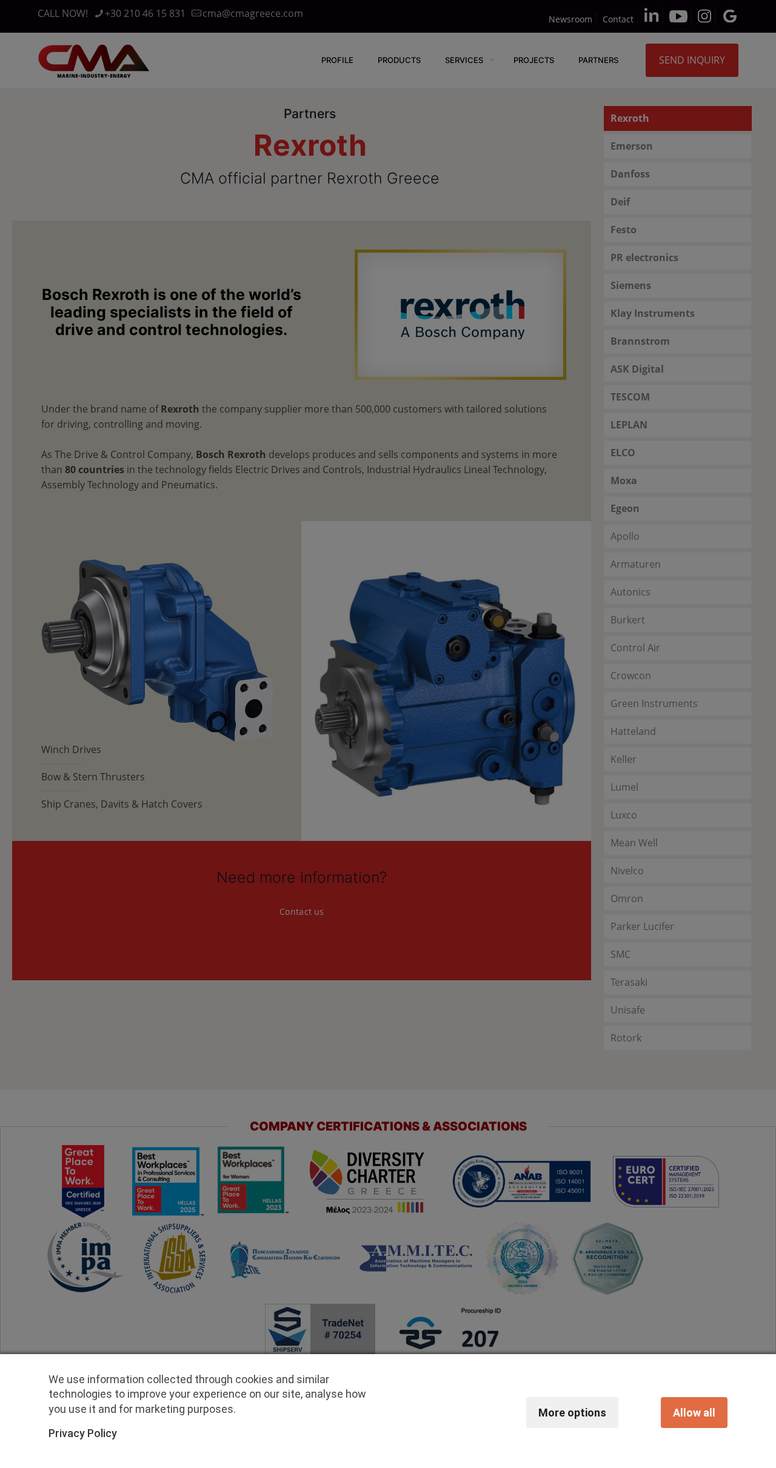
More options (572, 1412)
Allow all (694, 1412)
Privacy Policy (82, 1433)
